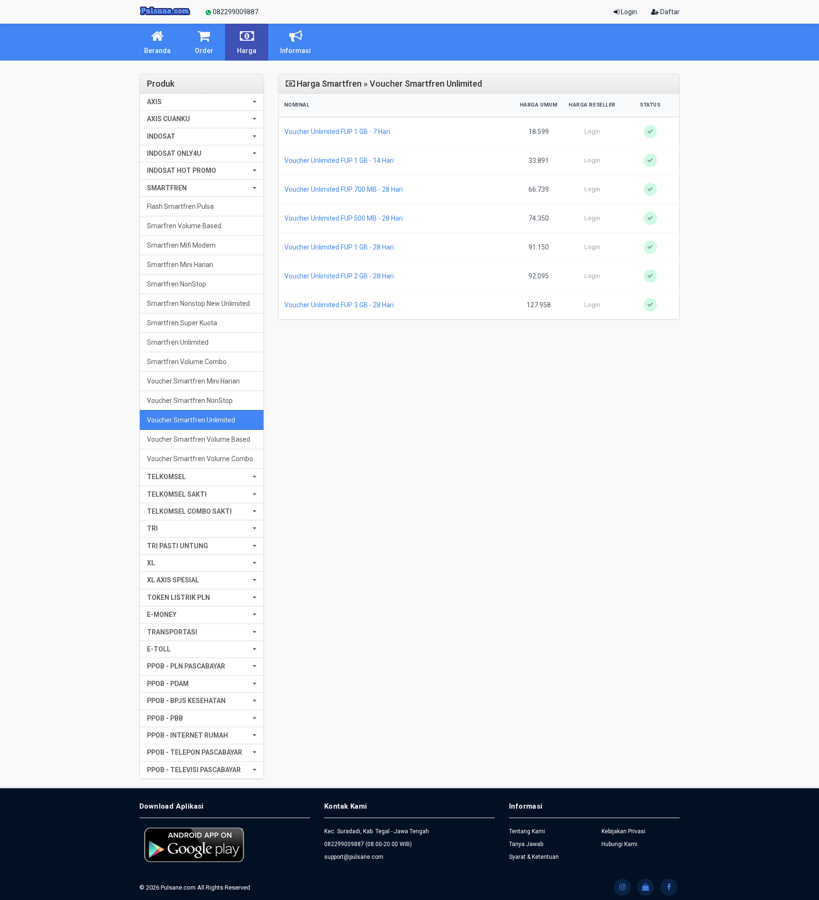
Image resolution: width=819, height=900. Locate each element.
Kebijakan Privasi (623, 831)
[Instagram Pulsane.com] (622, 887)
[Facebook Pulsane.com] (668, 887)
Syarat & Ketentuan (534, 857)
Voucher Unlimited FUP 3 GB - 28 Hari (339, 305)
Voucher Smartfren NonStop (190, 400)
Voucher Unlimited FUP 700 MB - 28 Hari (343, 189)
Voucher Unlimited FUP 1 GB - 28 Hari (339, 247)
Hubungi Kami (619, 844)
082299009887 (234, 12)
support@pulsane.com (353, 857)
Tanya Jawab (526, 844)
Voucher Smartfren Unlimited (191, 420)
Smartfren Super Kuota (182, 323)
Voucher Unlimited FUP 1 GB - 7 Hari (337, 131)
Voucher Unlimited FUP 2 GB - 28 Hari (339, 276)
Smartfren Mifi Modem (181, 245)
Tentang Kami (527, 831)
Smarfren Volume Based (184, 226)
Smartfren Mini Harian (180, 264)
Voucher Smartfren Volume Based (198, 439)
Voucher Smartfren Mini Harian (193, 381)
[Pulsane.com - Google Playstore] (194, 844)
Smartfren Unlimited (178, 342)
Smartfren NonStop (176, 284)
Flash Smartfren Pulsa (180, 206)
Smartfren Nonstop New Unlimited (198, 303)
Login (628, 12)
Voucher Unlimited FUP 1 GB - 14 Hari (339, 160)
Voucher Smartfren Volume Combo (200, 459)
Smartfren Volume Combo (187, 361)
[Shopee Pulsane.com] (645, 887)
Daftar (669, 12)
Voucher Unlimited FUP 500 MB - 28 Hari (343, 218)
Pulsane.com (179, 887)
